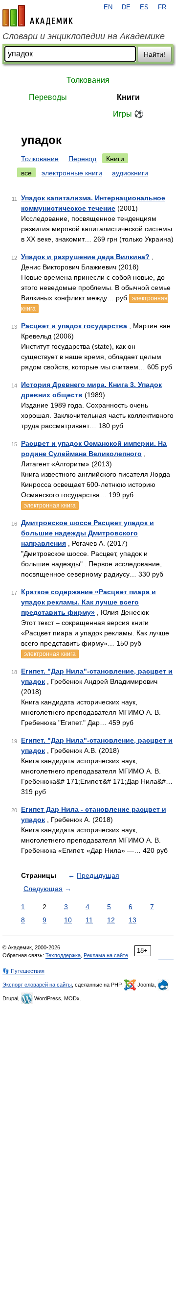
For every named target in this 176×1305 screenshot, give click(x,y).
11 (89, 920)
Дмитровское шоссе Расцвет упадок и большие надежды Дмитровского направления (87, 533)
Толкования (88, 80)
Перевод (82, 159)
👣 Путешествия (23, 971)
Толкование (40, 159)
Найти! (154, 54)
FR (162, 7)
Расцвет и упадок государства (74, 326)
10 (68, 920)
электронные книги (72, 173)
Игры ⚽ (128, 114)
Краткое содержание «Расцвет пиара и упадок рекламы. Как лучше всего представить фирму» (88, 602)
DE (126, 7)
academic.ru (37, 15)
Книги (128, 97)
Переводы (48, 97)
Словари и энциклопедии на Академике (83, 36)
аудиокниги (130, 173)
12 (111, 920)
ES (144, 7)
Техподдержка (63, 955)
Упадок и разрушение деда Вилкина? (85, 257)
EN (108, 7)
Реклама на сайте (106, 955)
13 (132, 920)
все (26, 173)
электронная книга (50, 505)
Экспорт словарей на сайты (37, 985)
